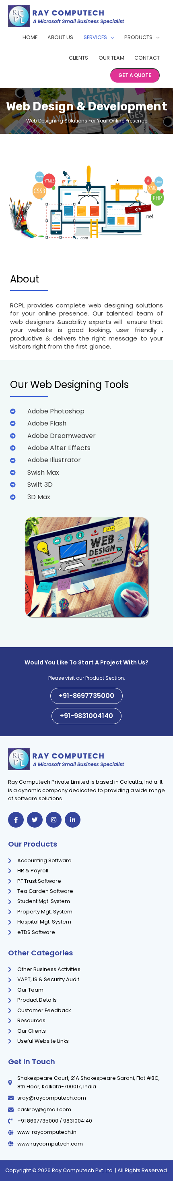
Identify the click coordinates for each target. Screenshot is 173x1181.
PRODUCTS (138, 37)
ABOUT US (60, 37)
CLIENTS (78, 57)
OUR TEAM (111, 57)
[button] (135, 75)
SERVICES (95, 37)
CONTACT (147, 57)
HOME (30, 37)
